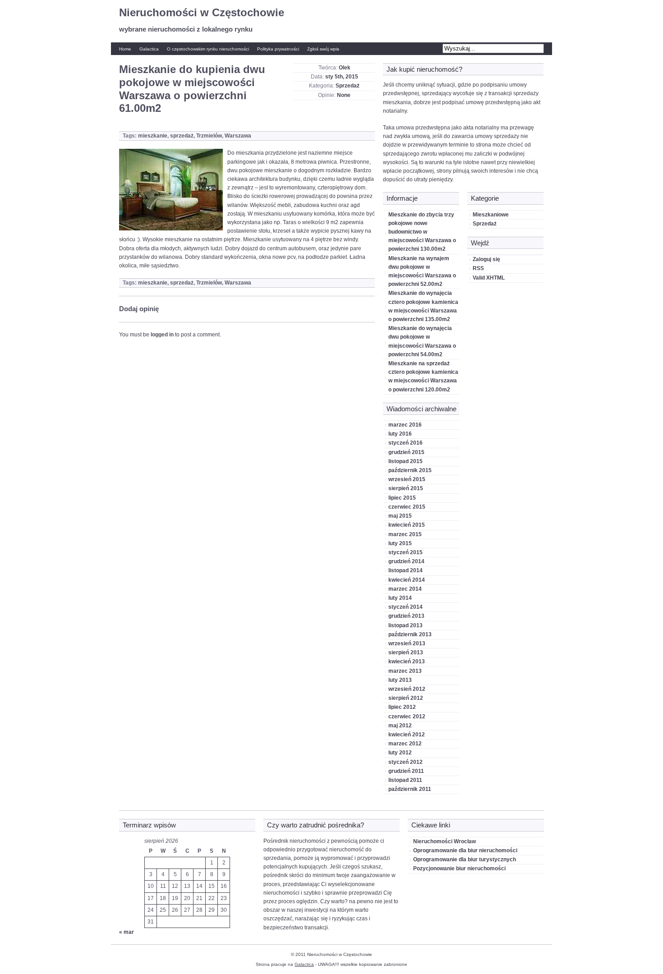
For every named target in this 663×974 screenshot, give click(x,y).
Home (125, 48)
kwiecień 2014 (406, 580)
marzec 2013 (405, 671)
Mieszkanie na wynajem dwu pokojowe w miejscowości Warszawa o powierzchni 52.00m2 (422, 271)
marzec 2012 (405, 743)
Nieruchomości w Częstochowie (201, 12)
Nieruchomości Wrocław (444, 841)
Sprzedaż (347, 86)
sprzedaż (181, 136)
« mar (126, 932)
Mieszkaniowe (491, 214)
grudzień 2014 (406, 561)
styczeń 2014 (405, 607)
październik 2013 (410, 634)
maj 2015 (400, 516)
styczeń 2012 (405, 762)
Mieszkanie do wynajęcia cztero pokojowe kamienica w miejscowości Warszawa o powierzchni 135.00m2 (423, 306)
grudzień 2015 (406, 452)
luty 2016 (400, 434)
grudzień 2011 (406, 771)
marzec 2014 (405, 589)
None (343, 95)
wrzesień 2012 (406, 689)
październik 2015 (410, 470)
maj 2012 (400, 725)
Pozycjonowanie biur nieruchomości (459, 868)
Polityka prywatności (278, 48)
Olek (344, 67)
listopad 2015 (405, 461)
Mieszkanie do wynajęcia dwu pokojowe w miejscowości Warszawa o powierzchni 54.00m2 (422, 341)
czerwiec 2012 (406, 716)
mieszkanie (152, 136)
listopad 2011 (405, 780)
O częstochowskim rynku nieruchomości (208, 48)
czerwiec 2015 (406, 507)
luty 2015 (400, 543)
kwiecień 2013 (406, 661)
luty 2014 (400, 598)
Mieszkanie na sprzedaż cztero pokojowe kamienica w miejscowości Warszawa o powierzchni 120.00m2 (423, 376)
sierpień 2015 (405, 488)
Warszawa (238, 136)
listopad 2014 (405, 570)
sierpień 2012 (405, 698)
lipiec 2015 (402, 498)
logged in (162, 334)
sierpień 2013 (405, 652)
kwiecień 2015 (406, 525)
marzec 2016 (405, 425)
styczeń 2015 (405, 552)
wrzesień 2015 (406, 479)
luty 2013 (400, 680)
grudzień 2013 (406, 616)
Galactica (149, 48)
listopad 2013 (405, 625)
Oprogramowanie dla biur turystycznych (464, 859)
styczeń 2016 (405, 443)
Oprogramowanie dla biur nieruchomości (465, 850)
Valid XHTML (489, 278)
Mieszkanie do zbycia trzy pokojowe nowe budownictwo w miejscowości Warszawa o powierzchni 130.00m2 (422, 232)
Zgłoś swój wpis (323, 48)
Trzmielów (209, 136)
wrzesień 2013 (406, 643)
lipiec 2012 (402, 707)
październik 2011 (409, 789)
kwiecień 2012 (406, 734)
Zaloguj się (486, 259)
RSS (478, 268)
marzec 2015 (405, 534)
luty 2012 (400, 752)
